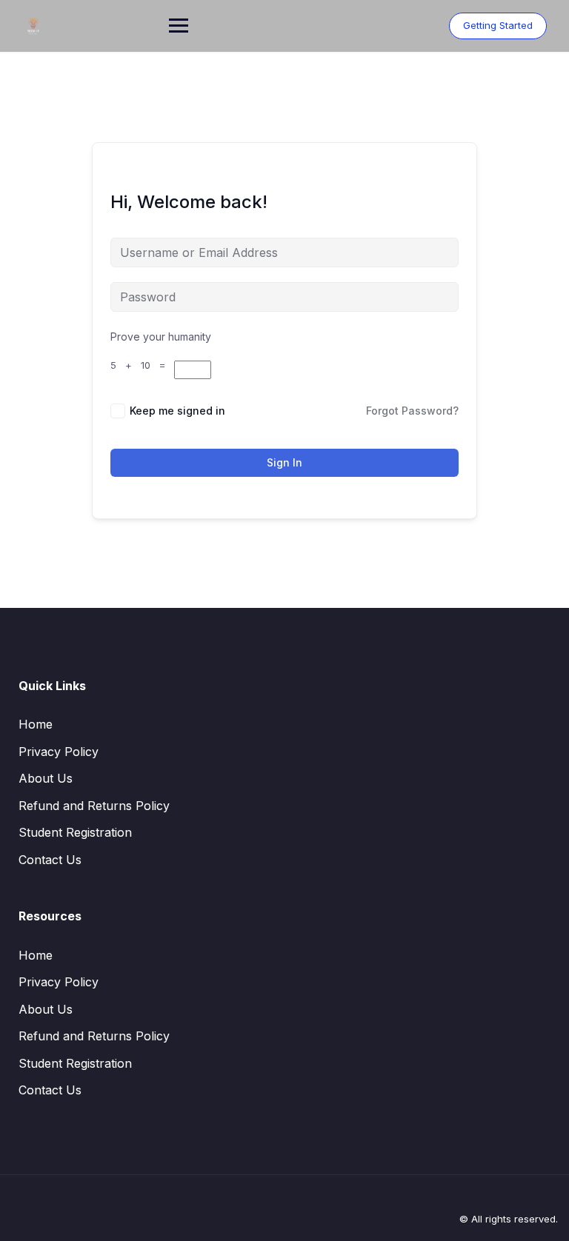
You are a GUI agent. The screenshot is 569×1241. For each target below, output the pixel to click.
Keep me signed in (177, 410)
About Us (46, 778)
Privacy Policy (59, 751)
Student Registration (75, 832)
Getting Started (498, 25)
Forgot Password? (412, 410)
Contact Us (50, 859)
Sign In (284, 462)
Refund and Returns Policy (94, 805)
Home (36, 724)
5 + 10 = (142, 365)
